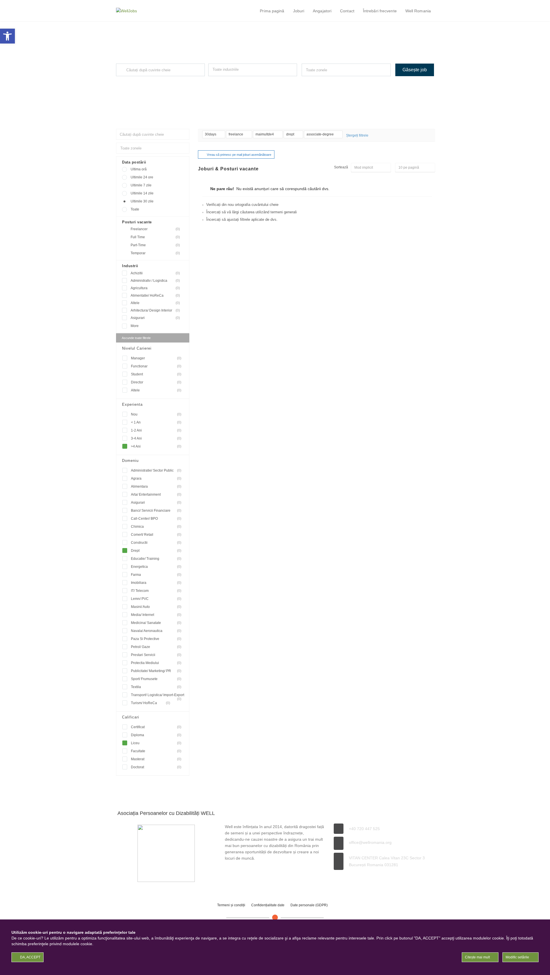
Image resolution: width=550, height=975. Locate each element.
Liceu (156, 743)
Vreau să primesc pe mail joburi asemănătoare (239, 154)
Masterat (156, 759)
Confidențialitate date (267, 905)
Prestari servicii (156, 655)
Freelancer (155, 229)
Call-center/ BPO (156, 519)
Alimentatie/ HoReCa (155, 296)
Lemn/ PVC (156, 599)
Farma (156, 575)
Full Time (155, 237)
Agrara (156, 478)
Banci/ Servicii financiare (156, 511)
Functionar (156, 366)
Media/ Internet (156, 615)
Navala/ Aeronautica (156, 631)
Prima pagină (272, 11)
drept (290, 134)
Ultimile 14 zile (142, 193)
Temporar (155, 253)
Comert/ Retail (156, 535)
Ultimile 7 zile (141, 185)
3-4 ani (156, 438)
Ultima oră (139, 169)
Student (156, 374)
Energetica (156, 567)
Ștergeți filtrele (357, 135)
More (135, 326)
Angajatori (322, 11)
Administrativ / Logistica (155, 281)
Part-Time (155, 245)
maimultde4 (265, 134)
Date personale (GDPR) (309, 905)
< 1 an (156, 422)
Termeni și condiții (231, 905)
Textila (156, 687)
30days (211, 134)
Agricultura (155, 288)
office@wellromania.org (370, 842)
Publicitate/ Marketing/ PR (156, 671)
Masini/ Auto (156, 607)
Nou (156, 414)
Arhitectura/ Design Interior (155, 310)
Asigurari (155, 318)
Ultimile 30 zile (142, 201)
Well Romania (418, 11)
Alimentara (156, 486)
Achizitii (155, 273)
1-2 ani (156, 430)
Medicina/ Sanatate (156, 623)
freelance (236, 134)
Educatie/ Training (156, 559)
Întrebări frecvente (380, 11)
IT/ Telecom (156, 591)
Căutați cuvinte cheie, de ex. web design (144, 81)
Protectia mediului (156, 663)
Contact (347, 11)
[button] (7, 36)
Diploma (156, 735)
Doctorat (156, 767)
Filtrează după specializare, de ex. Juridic (237, 81)
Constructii (156, 543)
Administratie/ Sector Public (156, 470)
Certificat (156, 727)
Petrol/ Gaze (156, 647)
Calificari (130, 717)
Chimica (156, 527)
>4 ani (156, 446)
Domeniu (130, 460)
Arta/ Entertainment (156, 495)
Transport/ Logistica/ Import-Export (157, 696)
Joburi (299, 11)
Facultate (156, 751)
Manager (156, 358)
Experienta (132, 404)
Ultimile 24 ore (142, 177)
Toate (135, 209)
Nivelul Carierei (137, 348)
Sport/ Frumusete (156, 679)
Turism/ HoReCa (150, 703)
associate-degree (321, 134)
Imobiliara (156, 583)
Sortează (341, 167)
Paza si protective (156, 639)
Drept (156, 551)
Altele (155, 303)
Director (156, 382)
